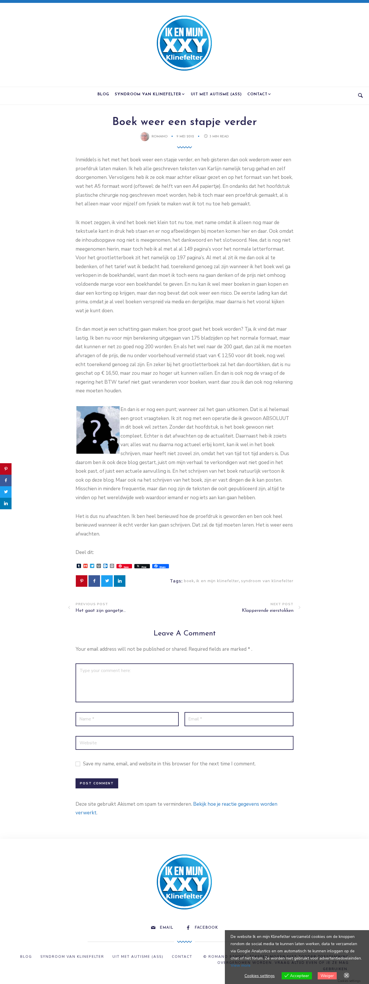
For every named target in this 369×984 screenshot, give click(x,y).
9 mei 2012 (185, 136)
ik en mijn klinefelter (217, 581)
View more (241, 965)
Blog (103, 94)
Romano (160, 136)
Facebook (206, 928)
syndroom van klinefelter (267, 581)
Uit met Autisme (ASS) (216, 94)
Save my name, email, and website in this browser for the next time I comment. (169, 763)
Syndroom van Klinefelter (148, 94)
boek (189, 581)
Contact (257, 94)
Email (166, 928)
